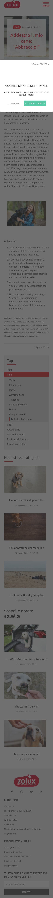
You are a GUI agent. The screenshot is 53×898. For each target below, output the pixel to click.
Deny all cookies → (40, 64)
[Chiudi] (26, 449)
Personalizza (13, 103)
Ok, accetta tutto (36, 103)
